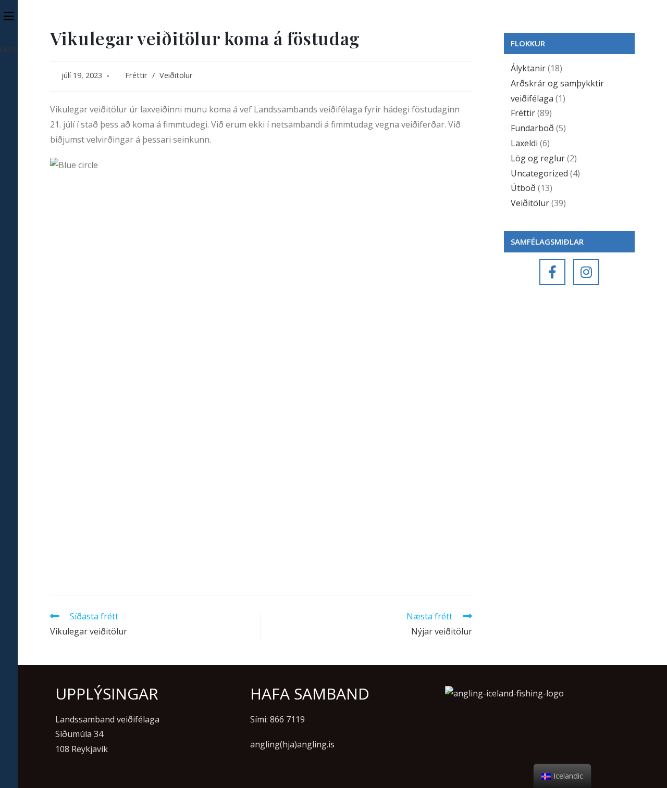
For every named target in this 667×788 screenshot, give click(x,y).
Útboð (523, 188)
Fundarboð (532, 128)
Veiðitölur (176, 75)
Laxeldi (524, 143)
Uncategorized (539, 173)
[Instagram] (586, 272)
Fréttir (136, 75)
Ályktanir (528, 68)
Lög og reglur (538, 158)
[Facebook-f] (552, 272)
